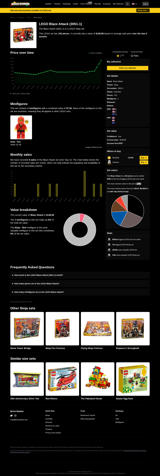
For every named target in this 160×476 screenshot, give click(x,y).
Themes (57, 4)
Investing (48, 419)
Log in (145, 4)
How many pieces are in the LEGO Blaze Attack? (36, 284)
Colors (75, 4)
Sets (117, 419)
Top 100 (97, 4)
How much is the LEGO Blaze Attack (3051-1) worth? (38, 275)
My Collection (118, 4)
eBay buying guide (87, 419)
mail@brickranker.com (19, 420)
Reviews (48, 422)
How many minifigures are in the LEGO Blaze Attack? (39, 292)
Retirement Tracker (87, 415)
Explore (48, 4)
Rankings (66, 4)
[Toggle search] (127, 4)
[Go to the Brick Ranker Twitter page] (11, 416)
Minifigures (119, 422)
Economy (106, 4)
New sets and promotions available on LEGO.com (30, 10)
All (116, 415)
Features (48, 429)
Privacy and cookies (53, 433)
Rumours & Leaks (52, 426)
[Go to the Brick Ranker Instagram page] (15, 416)
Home (12, 17)
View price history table (21, 94)
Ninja (28, 17)
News (47, 415)
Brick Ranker (17, 411)
